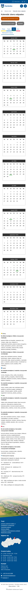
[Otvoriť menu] (25, 6)
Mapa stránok (12, 586)
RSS (18, 586)
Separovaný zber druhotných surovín (10, 18)
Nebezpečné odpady (7, 32)
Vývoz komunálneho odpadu (8, 23)
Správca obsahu (5, 529)
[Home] (2, 11)
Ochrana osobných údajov (8, 523)
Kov (18, 29)
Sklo (14, 29)
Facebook (5, 577)
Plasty (3, 29)
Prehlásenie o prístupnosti (7, 525)
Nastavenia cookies (6, 532)
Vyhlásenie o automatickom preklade (10, 531)
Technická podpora (6, 527)
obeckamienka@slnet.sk (9, 575)
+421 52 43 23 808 (8, 573)
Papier (9, 29)
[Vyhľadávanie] (21, 6)
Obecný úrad (7, 11)
